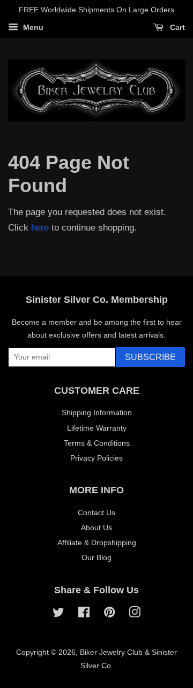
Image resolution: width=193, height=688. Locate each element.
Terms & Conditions (97, 443)
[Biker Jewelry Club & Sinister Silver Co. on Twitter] (58, 614)
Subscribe (150, 357)
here (40, 228)
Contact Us (96, 512)
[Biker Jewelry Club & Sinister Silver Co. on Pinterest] (109, 614)
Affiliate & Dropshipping (96, 542)
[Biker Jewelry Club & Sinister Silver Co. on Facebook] (84, 614)
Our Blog (96, 557)
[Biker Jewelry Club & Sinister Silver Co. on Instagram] (134, 614)
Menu (32, 27)
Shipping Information (97, 412)
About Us (96, 527)
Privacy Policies (96, 458)
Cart (176, 27)
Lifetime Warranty (97, 428)
